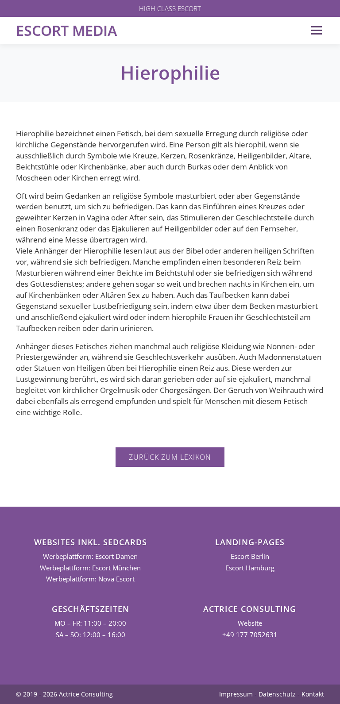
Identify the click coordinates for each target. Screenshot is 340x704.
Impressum (236, 694)
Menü (316, 30)
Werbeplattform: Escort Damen (90, 556)
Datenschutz (277, 694)
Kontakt (312, 694)
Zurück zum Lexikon (170, 457)
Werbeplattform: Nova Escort (90, 579)
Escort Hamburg (249, 568)
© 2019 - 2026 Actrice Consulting (64, 694)
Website (250, 623)
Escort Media (66, 30)
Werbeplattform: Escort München (90, 568)
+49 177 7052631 (250, 634)
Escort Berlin (250, 556)
